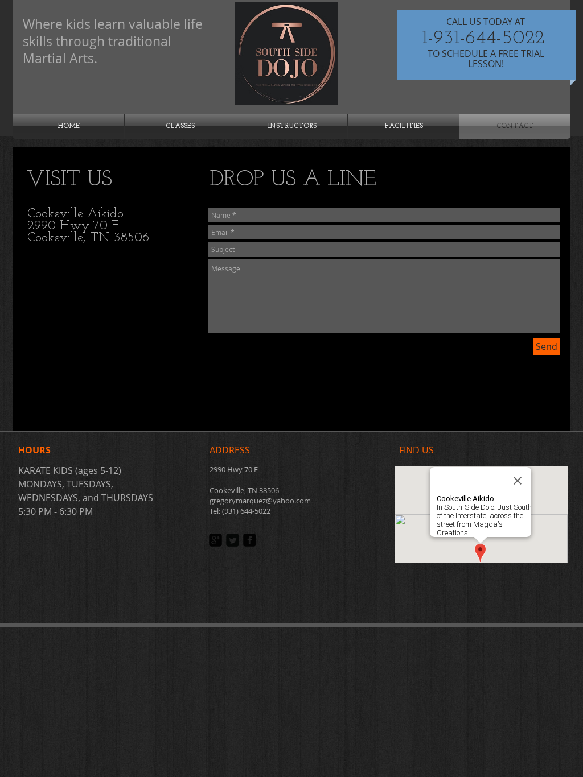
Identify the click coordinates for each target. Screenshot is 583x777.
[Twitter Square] (232, 540)
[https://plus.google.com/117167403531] (215, 540)
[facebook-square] (249, 540)
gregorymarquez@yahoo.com (260, 500)
